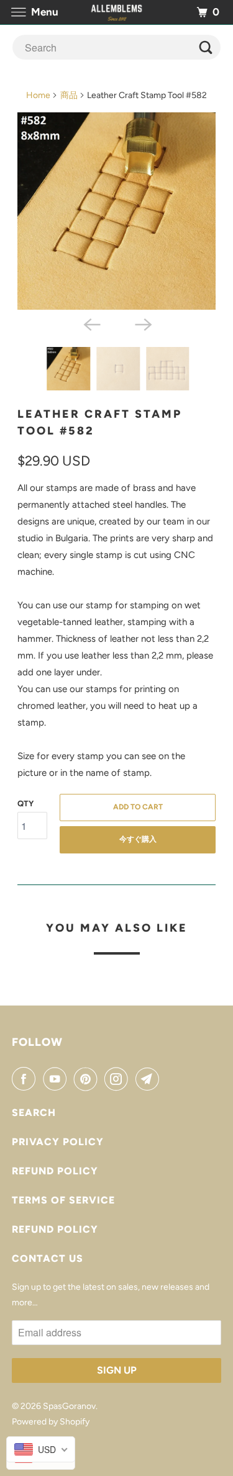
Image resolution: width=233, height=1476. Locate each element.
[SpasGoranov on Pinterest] (88, 1079)
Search (34, 1112)
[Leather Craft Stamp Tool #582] (116, 211)
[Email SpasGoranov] (149, 1079)
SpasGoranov (69, 1406)
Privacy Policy (58, 1142)
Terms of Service (63, 1200)
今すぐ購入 (138, 839)
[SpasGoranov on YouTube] (57, 1079)
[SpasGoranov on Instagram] (118, 1079)
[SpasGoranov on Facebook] (26, 1079)
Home (38, 95)
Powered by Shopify (50, 1421)
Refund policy (55, 1171)
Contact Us (47, 1258)
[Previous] (90, 323)
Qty (25, 803)
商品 (69, 95)
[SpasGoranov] (116, 12)
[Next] (142, 323)
